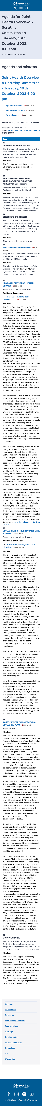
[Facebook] (9, 1094)
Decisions (9, 1015)
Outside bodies (11, 1037)
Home (4, 54)
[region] (21, 563)
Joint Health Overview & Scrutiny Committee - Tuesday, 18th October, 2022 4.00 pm (21, 88)
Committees (10, 1010)
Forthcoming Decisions (15, 1021)
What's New (10, 1059)
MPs (7, 1053)
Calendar (9, 1004)
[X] (24, 1094)
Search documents (13, 1042)
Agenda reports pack (20, 110)
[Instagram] (16, 1094)
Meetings (9, 1032)
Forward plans (11, 1026)
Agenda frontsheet (20, 106)
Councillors (10, 1048)
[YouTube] (32, 1094)
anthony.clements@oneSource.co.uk (24, 130)
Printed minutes (19, 115)
